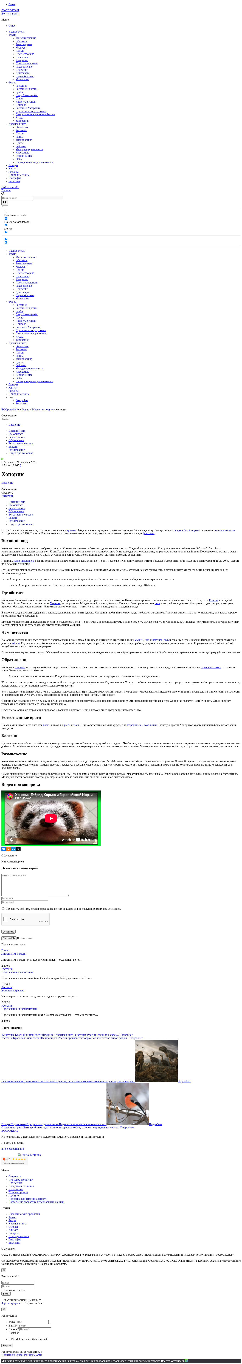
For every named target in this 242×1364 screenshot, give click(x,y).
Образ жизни (16, 440)
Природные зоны (19, 174)
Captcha (14, 1332)
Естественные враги (21, 443)
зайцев (16, 643)
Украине (55, 603)
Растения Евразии (26, 88)
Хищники (22, 60)
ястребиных (134, 724)
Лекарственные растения (31, 333)
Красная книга (17, 123)
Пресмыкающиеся (27, 63)
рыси (67, 724)
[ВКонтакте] (3, 849)
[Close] (3, 1270)
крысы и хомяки (211, 667)
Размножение (17, 449)
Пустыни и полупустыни (31, 111)
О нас (12, 4)
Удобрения (22, 120)
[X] (18, 849)
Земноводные (24, 44)
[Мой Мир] (13, 849)
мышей (139, 639)
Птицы (20, 50)
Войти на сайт (10, 13)
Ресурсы (14, 171)
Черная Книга (24, 155)
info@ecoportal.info (12, 1148)
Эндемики (22, 69)
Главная (6, 190)
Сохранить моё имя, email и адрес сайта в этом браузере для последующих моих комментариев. (63, 908)
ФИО (12, 1321)
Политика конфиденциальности (28, 1198)
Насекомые (22, 57)
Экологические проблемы (24, 1213)
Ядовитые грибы (26, 101)
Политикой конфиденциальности (21, 1354)
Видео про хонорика (21, 452)
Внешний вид (17, 430)
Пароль (14, 1329)
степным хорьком (224, 530)
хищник (20, 667)
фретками (148, 533)
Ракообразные (24, 66)
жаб (147, 639)
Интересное (16, 1189)
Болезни (13, 446)
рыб (166, 639)
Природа (21, 104)
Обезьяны (21, 41)
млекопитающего (23, 560)
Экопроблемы (17, 31)
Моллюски (22, 79)
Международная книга (29, 149)
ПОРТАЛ (10, 10)
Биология (14, 181)
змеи (76, 724)
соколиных (150, 724)
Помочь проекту (18, 1192)
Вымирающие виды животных (34, 162)
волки (46, 724)
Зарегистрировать (12, 1303)
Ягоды (20, 117)
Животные (22, 127)
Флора (12, 82)
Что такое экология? (21, 1179)
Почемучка (15, 1182)
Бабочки (21, 146)
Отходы (13, 165)
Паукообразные (25, 76)
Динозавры (22, 72)
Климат (13, 168)
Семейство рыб (25, 53)
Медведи (21, 47)
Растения (21, 85)
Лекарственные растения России (35, 114)
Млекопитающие (26, 37)
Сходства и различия (21, 1186)
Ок (186, 1360)
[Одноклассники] (8, 849)
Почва (19, 98)
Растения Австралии (28, 107)
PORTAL (9, 1130)
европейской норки (187, 530)
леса (157, 603)
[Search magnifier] (4, 202)
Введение (14, 424)
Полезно (14, 1195)
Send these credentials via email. (30, 1339)
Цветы (20, 142)
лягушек (157, 639)
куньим (71, 530)
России (213, 600)
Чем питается (17, 437)
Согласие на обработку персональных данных (36, 1201)
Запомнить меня (15, 1290)
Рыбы (19, 158)
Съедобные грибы (27, 95)
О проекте (15, 1176)
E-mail (13, 1325)
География (15, 177)
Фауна (12, 34)
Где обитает (16, 433)
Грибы (19, 92)
